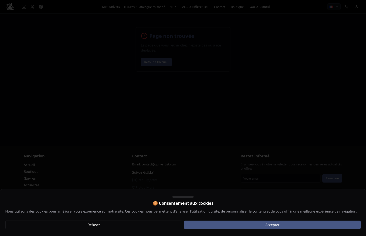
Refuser (94, 224)
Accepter (272, 224)
